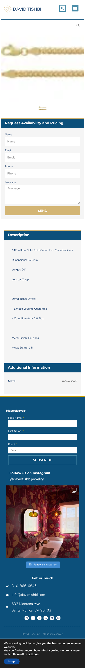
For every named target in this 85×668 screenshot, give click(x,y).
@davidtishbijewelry (26, 479)
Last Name (15, 431)
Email (8, 150)
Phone (9, 166)
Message (10, 182)
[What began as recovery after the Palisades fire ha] (42, 521)
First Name (15, 418)
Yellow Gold (69, 381)
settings (33, 654)
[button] (75, 8)
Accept (12, 661)
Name (8, 134)
